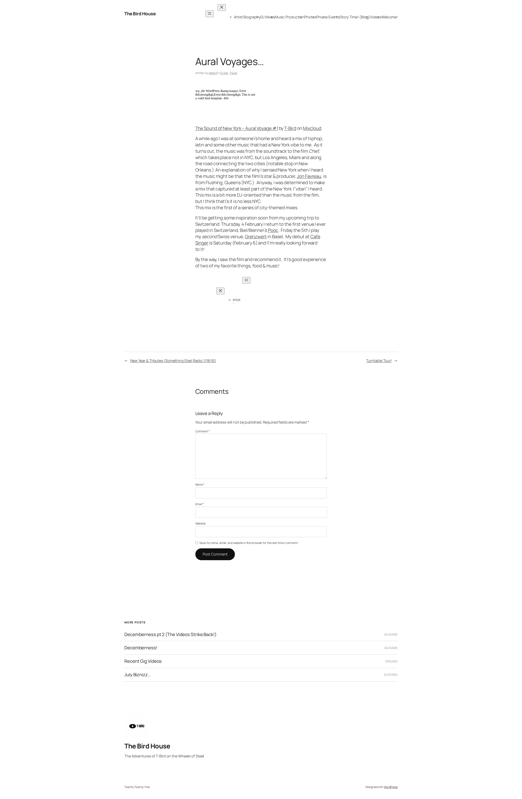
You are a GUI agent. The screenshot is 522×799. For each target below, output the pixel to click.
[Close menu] (222, 7)
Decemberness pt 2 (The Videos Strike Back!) (170, 634)
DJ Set (224, 73)
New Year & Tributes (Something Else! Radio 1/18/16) (173, 360)
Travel (233, 73)
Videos (375, 16)
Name (200, 484)
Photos (310, 16)
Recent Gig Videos (143, 661)
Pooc (273, 230)
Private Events (328, 16)
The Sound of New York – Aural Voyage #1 (236, 128)
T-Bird (290, 128)
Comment (202, 431)
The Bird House (140, 14)
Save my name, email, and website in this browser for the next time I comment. (248, 543)
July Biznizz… (137, 674)
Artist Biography (247, 16)
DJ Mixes (268, 16)
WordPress (391, 787)
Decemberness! (140, 647)
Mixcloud (312, 128)
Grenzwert (256, 237)
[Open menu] (210, 13)
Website (200, 523)
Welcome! (389, 16)
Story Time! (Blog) (355, 16)
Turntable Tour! (379, 360)
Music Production (289, 16)
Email (199, 504)
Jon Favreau (309, 176)
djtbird (213, 73)
